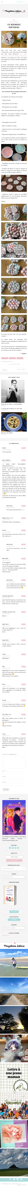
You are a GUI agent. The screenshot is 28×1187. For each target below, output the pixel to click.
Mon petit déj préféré (7, 433)
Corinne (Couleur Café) (8, 612)
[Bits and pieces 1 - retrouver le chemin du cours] (14, 991)
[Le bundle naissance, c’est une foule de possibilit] (14, 1105)
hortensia (5, 358)
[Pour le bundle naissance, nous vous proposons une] (14, 1077)
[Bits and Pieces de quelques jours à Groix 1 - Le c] (14, 1020)
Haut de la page (21, 1184)
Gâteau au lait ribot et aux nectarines (11, 404)
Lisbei (4, 734)
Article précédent (5, 370)
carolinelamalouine (7, 596)
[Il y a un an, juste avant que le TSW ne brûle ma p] (14, 963)
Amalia (4, 448)
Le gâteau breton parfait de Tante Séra (11, 408)
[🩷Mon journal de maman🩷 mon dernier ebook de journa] (14, 1134)
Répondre (23, 460)
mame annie (5, 558)
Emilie (4, 684)
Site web (4, 782)
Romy (20, 1183)
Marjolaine (10, 361)
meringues (12, 358)
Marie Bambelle (6, 460)
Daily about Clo (6, 714)
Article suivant (21, 369)
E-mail (4, 776)
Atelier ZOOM (5, 935)
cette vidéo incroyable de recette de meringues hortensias (14, 55)
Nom (3, 771)
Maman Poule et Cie (7, 518)
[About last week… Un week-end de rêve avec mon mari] (14, 1162)
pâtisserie (20, 358)
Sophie (4, 530)
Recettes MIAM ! (14, 21)
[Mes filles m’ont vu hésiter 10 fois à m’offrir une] (14, 1048)
